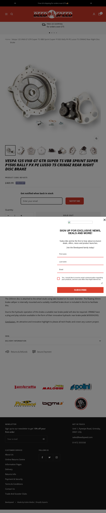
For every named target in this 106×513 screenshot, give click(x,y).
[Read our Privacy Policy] (102, 283)
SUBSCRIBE (80, 290)
